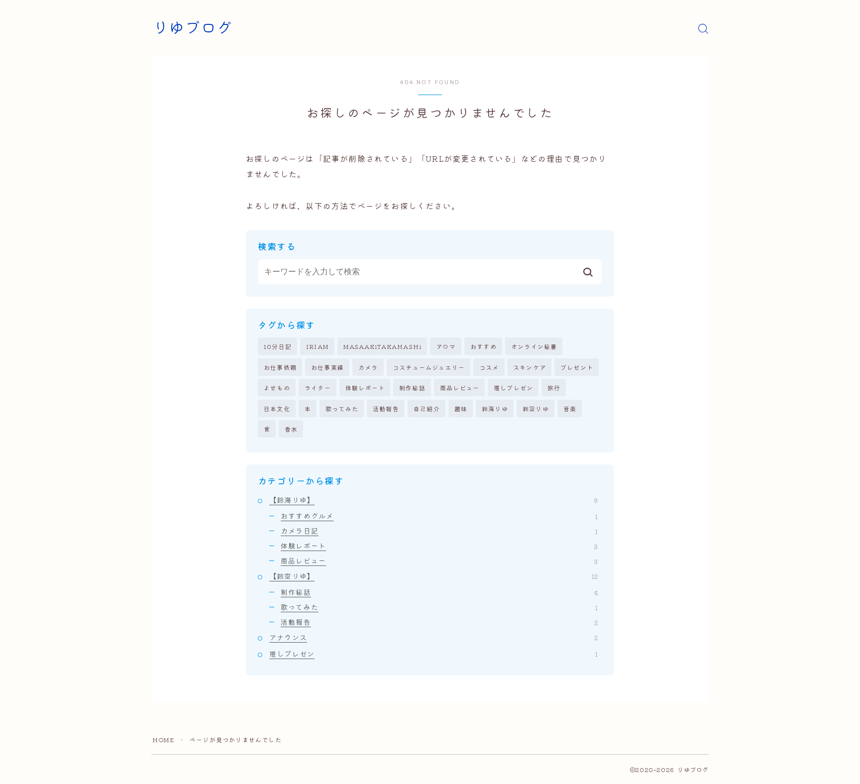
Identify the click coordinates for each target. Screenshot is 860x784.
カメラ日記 (439, 531)
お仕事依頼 (280, 367)
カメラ (368, 367)
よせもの (277, 387)
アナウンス (433, 637)
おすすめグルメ (439, 516)
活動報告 (386, 408)
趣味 (460, 408)
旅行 (553, 387)
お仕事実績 (327, 367)
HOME (163, 739)
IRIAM (317, 346)
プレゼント (576, 367)
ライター (318, 387)
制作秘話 (412, 387)
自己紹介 (427, 408)
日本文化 (277, 408)
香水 (291, 429)
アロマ (446, 346)
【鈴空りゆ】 (433, 576)
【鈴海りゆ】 (433, 500)
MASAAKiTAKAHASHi (382, 346)
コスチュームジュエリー (429, 367)
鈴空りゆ (536, 408)
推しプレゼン (513, 387)
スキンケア (529, 367)
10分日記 (278, 346)
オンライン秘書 (534, 346)
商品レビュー (459, 387)
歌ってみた (341, 408)
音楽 (569, 408)
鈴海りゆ (495, 408)
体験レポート (365, 387)
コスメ (489, 367)
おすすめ (483, 346)
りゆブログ (192, 28)
